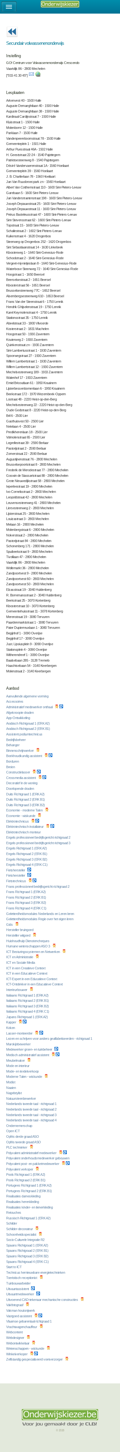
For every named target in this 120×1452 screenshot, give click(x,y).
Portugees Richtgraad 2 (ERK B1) (29, 1191)
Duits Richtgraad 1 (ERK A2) (25, 794)
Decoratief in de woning (22, 783)
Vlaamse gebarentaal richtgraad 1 (29, 1321)
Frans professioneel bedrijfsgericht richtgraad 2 (38, 886)
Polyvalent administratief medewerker (31, 1153)
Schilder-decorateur (20, 1229)
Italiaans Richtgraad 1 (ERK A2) (27, 995)
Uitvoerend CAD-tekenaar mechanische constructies (42, 1300)
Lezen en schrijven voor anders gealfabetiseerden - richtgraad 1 (49, 1038)
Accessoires (15, 701)
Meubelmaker (16, 1060)
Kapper (11, 1022)
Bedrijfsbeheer (16, 740)
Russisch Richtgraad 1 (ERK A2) (28, 1218)
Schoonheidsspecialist (21, 1234)
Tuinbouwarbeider (18, 1283)
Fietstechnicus (16, 881)
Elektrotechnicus (18, 821)
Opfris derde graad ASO (23, 1136)
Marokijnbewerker (18, 1044)
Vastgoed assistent (19, 1316)
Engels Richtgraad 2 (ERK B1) (27, 854)
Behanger (13, 745)
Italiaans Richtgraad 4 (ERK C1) (28, 1011)
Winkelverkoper (17, 1354)
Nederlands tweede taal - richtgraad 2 (31, 1109)
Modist (11, 1082)
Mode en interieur (18, 1066)
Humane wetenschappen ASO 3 (28, 946)
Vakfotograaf (15, 1305)
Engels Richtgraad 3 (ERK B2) (27, 859)
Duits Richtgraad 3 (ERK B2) (26, 805)
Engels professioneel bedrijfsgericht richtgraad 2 (38, 837)
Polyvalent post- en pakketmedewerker (33, 1164)
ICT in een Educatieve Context (27, 973)
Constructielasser (18, 772)
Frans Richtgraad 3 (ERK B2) (26, 902)
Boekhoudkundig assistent (24, 756)
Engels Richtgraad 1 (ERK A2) (27, 848)
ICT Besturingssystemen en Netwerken (33, 952)
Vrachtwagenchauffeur (22, 1327)
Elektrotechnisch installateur (25, 826)
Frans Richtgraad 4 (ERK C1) (26, 908)
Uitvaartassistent (18, 1289)
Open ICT (13, 1131)
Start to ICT (14, 1267)
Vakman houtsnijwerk (21, 1310)
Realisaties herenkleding (23, 1202)
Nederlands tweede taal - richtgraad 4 (31, 1120)
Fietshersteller (16, 870)
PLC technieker (17, 1147)
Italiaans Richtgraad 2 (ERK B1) (28, 1000)
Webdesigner (15, 1338)
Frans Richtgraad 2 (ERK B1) (26, 897)
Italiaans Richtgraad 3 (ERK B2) (28, 1006)
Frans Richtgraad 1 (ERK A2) (26, 892)
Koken (11, 1028)
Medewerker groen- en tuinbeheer (29, 1049)
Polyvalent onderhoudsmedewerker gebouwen (38, 1158)
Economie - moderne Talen (24, 810)
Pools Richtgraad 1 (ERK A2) (26, 1174)
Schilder (12, 1223)
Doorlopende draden (20, 788)
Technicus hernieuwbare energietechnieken (36, 1272)
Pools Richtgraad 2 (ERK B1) (26, 1180)
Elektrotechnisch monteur (24, 832)
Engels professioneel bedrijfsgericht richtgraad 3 (38, 843)
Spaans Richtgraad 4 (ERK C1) (28, 1262)
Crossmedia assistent (21, 778)
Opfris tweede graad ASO (24, 1142)
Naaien (11, 1088)
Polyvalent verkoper (20, 1169)
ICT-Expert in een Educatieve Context (32, 979)
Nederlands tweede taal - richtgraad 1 (31, 1104)
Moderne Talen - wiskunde (24, 1076)
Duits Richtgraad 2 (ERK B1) (26, 799)
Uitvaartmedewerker (20, 1294)
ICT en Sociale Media (21, 962)
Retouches (14, 1212)
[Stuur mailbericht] (31, 75)
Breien (11, 767)
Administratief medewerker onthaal (29, 707)
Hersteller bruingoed (20, 930)
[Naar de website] (37, 75)
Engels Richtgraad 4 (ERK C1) (27, 864)
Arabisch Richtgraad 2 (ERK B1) (28, 728)
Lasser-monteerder (19, 1033)
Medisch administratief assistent (28, 1055)
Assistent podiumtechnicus (24, 734)
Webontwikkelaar (18, 1343)
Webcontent (14, 1332)
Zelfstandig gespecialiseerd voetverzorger (34, 1359)
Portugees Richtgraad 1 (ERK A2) (29, 1185)
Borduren (13, 761)
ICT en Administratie (20, 957)
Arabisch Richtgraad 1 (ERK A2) (28, 723)
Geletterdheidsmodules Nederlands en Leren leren (40, 914)
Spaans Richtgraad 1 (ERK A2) (27, 1245)
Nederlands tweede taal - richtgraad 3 (31, 1115)
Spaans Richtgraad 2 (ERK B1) (27, 1250)
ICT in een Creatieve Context (26, 968)
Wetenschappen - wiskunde (25, 1348)
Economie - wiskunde (21, 816)
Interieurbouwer (17, 990)
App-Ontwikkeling (18, 718)
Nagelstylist (14, 1093)
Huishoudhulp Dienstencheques (28, 941)
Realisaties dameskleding (23, 1196)
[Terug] (12, 39)
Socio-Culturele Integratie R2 (25, 1240)
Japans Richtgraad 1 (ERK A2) (27, 1017)
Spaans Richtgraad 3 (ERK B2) (27, 1256)
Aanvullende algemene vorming (27, 696)
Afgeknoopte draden (20, 712)
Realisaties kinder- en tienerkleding (30, 1207)
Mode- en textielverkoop (22, 1071)
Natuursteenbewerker (21, 1098)
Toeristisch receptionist (22, 1278)
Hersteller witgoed (18, 935)
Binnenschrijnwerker (20, 750)
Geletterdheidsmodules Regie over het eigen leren (40, 919)
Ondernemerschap (19, 1126)
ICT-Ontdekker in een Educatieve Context (34, 984)
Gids (10, 924)
